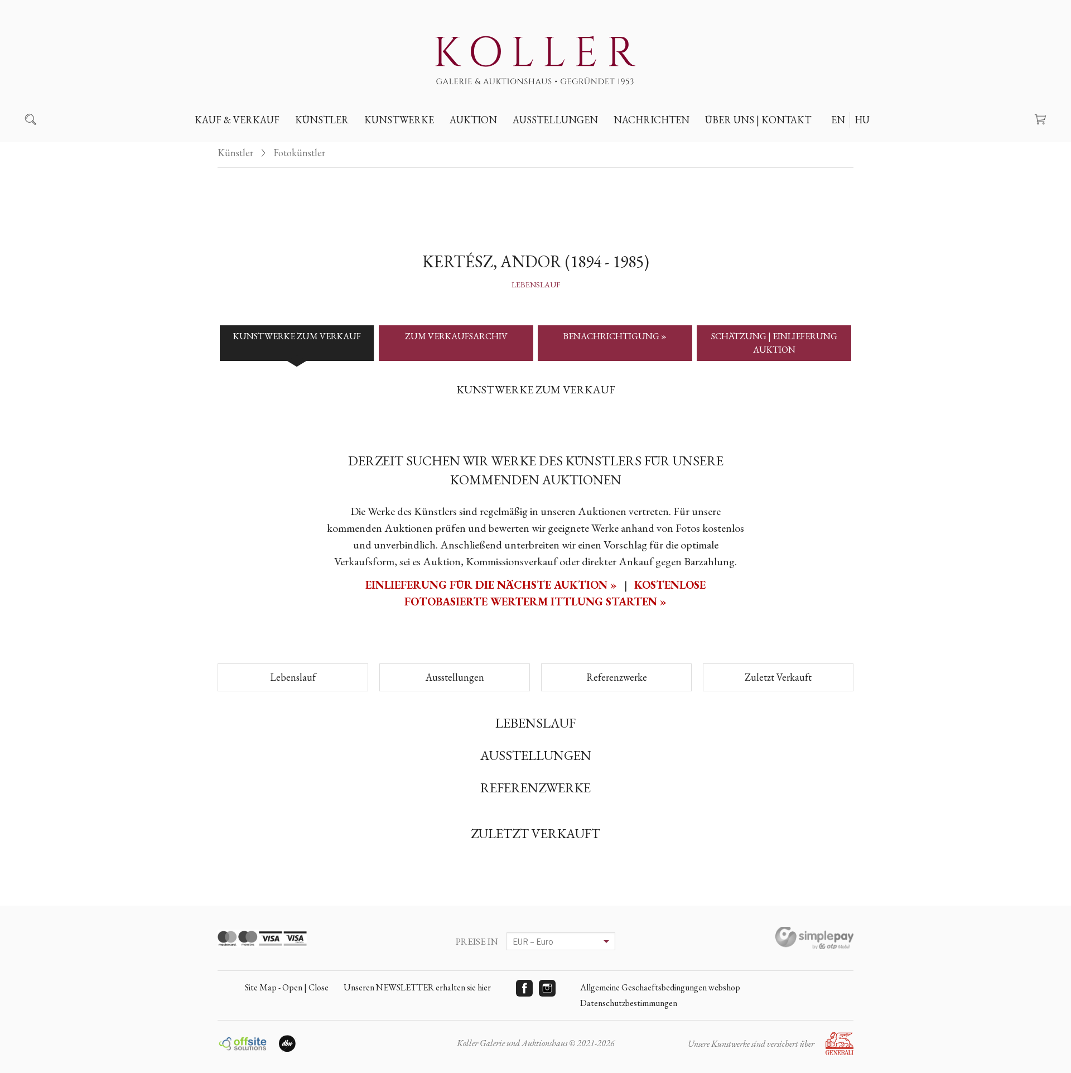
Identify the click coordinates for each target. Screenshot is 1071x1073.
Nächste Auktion (496, 146)
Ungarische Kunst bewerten (266, 146)
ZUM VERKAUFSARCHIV (456, 336)
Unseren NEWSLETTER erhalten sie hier (417, 987)
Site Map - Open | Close (287, 987)
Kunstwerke (399, 119)
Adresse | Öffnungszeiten (768, 146)
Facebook (524, 988)
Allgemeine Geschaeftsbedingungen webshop (660, 987)
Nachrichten (651, 119)
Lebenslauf (536, 285)
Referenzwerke (616, 677)
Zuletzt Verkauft (778, 677)
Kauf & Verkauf (237, 119)
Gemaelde (393, 146)
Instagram (547, 988)
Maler (317, 146)
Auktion (473, 119)
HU (862, 119)
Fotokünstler (299, 152)
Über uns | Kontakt (758, 119)
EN (838, 119)
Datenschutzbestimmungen (628, 1003)
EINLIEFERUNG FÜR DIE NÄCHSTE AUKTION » (492, 585)
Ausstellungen (555, 119)
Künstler (322, 119)
